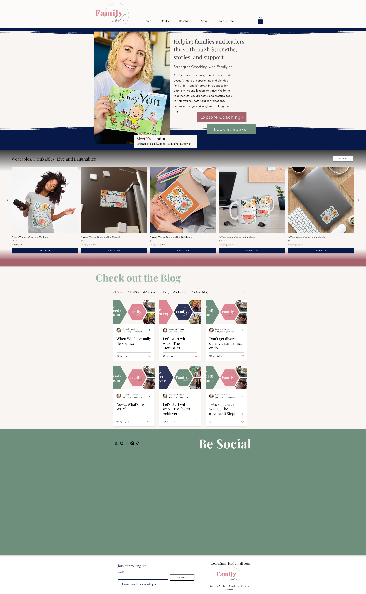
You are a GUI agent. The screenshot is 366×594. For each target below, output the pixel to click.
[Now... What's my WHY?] (134, 377)
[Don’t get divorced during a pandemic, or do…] (226, 312)
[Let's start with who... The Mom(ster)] (180, 312)
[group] (183, 210)
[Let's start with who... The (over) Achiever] (180, 377)
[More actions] (150, 330)
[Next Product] (358, 200)
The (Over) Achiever (174, 292)
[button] (260, 20)
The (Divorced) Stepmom (142, 292)
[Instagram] (122, 443)
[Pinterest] (132, 443)
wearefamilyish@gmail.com (230, 563)
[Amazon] (116, 443)
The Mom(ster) (199, 292)
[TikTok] (137, 443)
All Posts (118, 292)
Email (121, 572)
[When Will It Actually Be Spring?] (134, 312)
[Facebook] (127, 443)
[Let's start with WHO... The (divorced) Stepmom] (226, 377)
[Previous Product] (7, 200)
